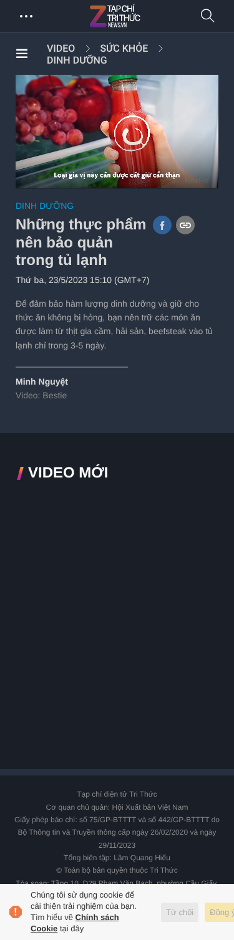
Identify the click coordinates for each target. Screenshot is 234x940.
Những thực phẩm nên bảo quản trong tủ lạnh (81, 242)
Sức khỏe (124, 48)
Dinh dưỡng (77, 60)
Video (61, 48)
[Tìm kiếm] (207, 16)
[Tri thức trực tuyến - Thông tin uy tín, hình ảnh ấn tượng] (142, 16)
